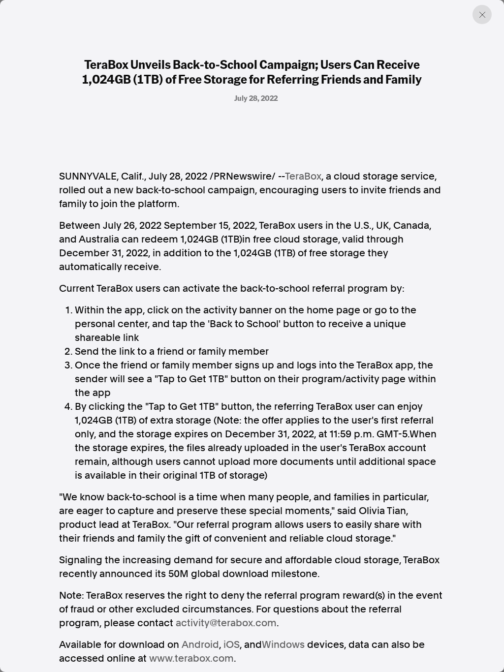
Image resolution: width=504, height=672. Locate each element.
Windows (283, 644)
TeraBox (303, 176)
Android (200, 644)
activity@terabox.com (226, 623)
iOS (231, 644)
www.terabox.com (191, 658)
